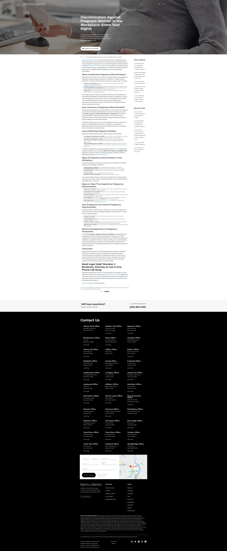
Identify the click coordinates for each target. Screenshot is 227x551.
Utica (115, 522)
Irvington (131, 524)
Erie (131, 519)
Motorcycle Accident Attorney (109, 536)
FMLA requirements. (101, 154)
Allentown (117, 519)
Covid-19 (108, 490)
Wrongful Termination (89, 86)
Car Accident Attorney (85, 536)
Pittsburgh (83, 521)
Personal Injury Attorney (131, 536)
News (84, 57)
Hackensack (119, 527)
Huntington (135, 517)
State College (117, 525)
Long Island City (84, 525)
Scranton (99, 521)
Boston (82, 524)
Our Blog (130, 490)
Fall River (109, 521)
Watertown (93, 527)
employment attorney (104, 200)
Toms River (141, 521)
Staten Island (110, 522)
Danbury (123, 518)
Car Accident (109, 496)
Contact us (85, 283)
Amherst (98, 525)
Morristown (113, 524)
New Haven (142, 518)
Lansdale (88, 521)
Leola (134, 519)
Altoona (97, 524)
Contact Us (131, 499)
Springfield (120, 521)
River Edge (89, 517)
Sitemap (113, 543)
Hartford (137, 518)
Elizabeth (103, 517)
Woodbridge (108, 524)
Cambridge (99, 527)
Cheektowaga (130, 525)
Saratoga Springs (104, 525)
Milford (87, 519)
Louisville (126, 521)
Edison (124, 515)
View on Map (108, 333)
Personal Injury (110, 488)
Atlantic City (114, 515)
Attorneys (130, 493)
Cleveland (130, 521)
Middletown (87, 518)
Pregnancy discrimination (90, 60)
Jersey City (104, 515)
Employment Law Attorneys (112, 274)
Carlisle (139, 525)
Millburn (129, 515)
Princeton (111, 525)
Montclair (102, 524)
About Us (130, 488)
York (122, 525)
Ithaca (124, 525)
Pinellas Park (97, 519)
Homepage (131, 502)
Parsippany (83, 522)
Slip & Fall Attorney (121, 536)
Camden (95, 517)
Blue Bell (131, 527)
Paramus (99, 515)
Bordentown (84, 517)
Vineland (139, 515)
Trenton (109, 515)
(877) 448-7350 (114, 4)
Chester (88, 527)
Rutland (108, 519)
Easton (112, 519)
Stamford (132, 518)
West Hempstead (114, 517)
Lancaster (127, 519)
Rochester (140, 517)
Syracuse (119, 522)
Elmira (82, 518)
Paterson (88, 522)
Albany (105, 522)
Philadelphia (138, 519)
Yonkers (112, 518)
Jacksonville (103, 519)
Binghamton (103, 518)
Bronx (127, 522)
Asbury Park (134, 515)
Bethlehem (93, 521)
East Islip (92, 518)
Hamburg (113, 527)
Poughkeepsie (91, 525)
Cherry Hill (120, 515)
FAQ (129, 496)
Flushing (144, 524)
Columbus (135, 521)
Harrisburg (122, 519)
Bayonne (119, 524)
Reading (144, 522)
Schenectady (121, 517)
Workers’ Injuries (110, 493)
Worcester (103, 521)
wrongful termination (94, 65)
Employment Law (111, 499)
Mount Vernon (132, 522)
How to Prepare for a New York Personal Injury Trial (139, 149)
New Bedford (114, 521)
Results (130, 507)
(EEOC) (112, 115)
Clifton (107, 517)
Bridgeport (83, 519)
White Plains (118, 518)
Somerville (108, 527)
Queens (123, 522)
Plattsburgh (83, 527)
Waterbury (138, 522)
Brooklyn (96, 522)
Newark (99, 517)
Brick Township (137, 524)
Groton (104, 527)
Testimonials (131, 510)
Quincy (135, 525)
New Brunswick (125, 524)
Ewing (92, 522)
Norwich (92, 519)
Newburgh (97, 518)
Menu (163, 4)
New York (116, 149)
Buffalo (108, 518)
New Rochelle (128, 517)
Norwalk (127, 518)
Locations (130, 505)
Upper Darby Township (89, 524)
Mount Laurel (126, 527)
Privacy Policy (113, 541)
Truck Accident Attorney (96, 536)
